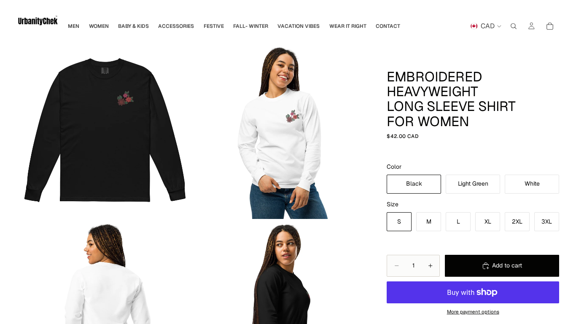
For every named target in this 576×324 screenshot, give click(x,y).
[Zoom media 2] (282, 130)
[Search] (513, 26)
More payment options (473, 311)
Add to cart (507, 265)
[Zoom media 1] (105, 130)
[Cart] (550, 26)
